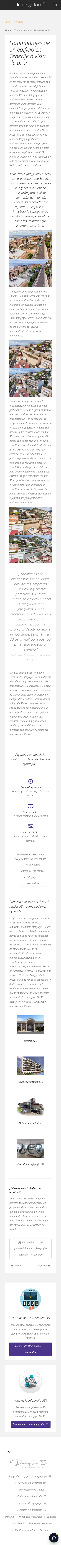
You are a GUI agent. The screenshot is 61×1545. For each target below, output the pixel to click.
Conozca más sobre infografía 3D (30, 1424)
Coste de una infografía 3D (31, 1496)
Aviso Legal (18, 1523)
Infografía (14, 1476)
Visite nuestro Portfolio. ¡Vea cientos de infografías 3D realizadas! (32, 874)
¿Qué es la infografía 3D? (38, 1476)
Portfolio (18, 21)
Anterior (17, 1265)
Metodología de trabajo (31, 1489)
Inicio (7, 21)
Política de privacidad (40, 1523)
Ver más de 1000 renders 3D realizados (30, 1349)
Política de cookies (25, 1530)
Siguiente (43, 1265)
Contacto (51, 1516)
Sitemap (44, 1530)
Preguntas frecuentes (30, 1516)
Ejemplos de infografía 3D (32, 1503)
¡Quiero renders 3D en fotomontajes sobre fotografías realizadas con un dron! (30, 1248)
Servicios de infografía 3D (32, 1483)
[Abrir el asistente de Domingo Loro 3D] (53, 1537)
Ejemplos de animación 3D (31, 1510)
